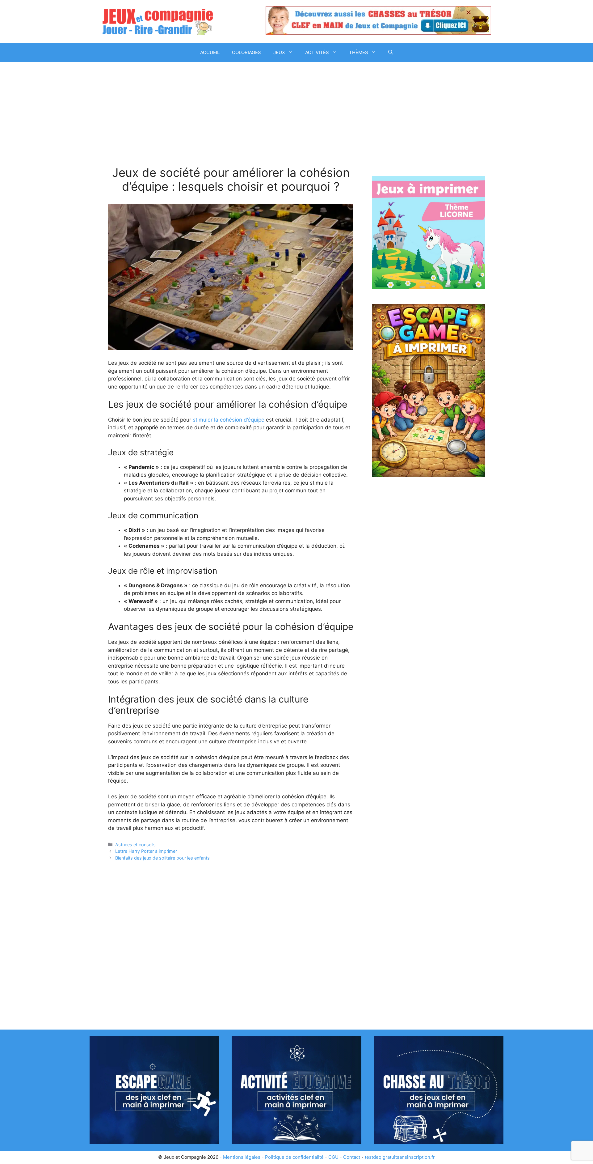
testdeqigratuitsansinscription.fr (400, 1157)
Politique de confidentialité (294, 1157)
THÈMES (358, 52)
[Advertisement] (230, 120)
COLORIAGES (246, 52)
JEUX (279, 52)
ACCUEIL (210, 52)
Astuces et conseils (135, 844)
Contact (351, 1157)
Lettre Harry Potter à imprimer (146, 851)
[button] (390, 52)
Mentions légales (241, 1157)
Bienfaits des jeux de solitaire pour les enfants (162, 857)
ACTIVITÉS (317, 52)
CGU (333, 1157)
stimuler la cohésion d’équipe (228, 420)
